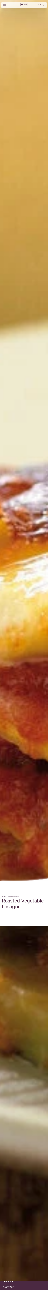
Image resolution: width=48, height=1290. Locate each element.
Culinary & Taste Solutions (10, 896)
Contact (8, 1287)
